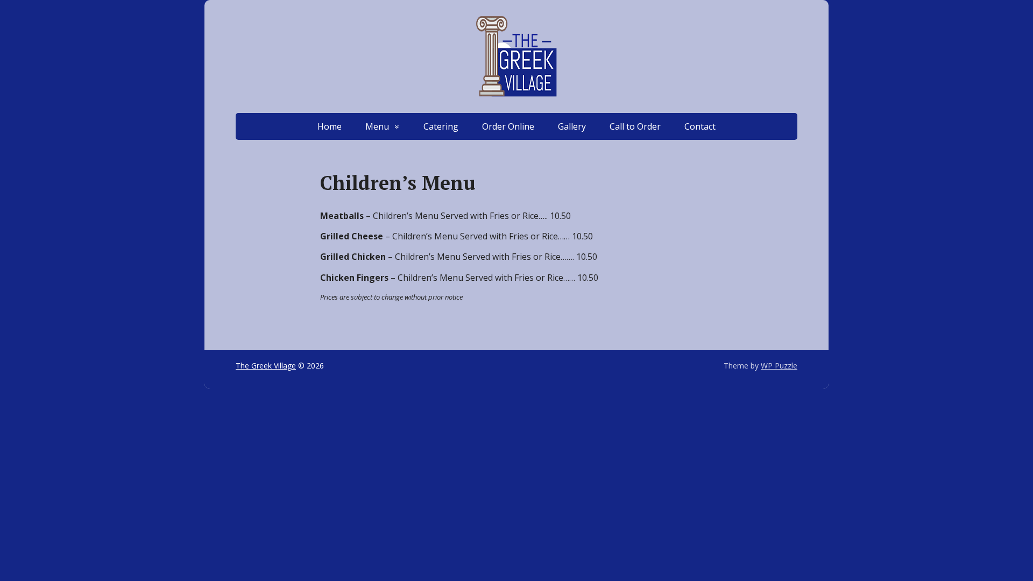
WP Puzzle (779, 365)
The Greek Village (266, 365)
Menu (377, 126)
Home (329, 126)
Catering (440, 126)
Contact (700, 126)
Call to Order (635, 126)
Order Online (508, 126)
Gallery (572, 126)
